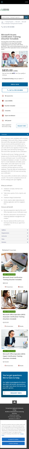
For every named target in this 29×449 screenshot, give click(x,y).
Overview (4, 134)
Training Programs (9, 21)
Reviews (4, 242)
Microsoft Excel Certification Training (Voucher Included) (12, 278)
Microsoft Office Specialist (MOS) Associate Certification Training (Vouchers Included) (14, 317)
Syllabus (4, 230)
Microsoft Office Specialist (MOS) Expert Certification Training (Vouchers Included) (14, 356)
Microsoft (18, 21)
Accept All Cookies (13, 439)
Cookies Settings (13, 443)
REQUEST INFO (22, 126)
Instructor (4, 236)
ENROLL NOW (15, 84)
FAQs (3, 239)
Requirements (5, 233)
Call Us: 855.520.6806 (7, 27)
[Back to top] (14, 408)
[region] (13, 434)
